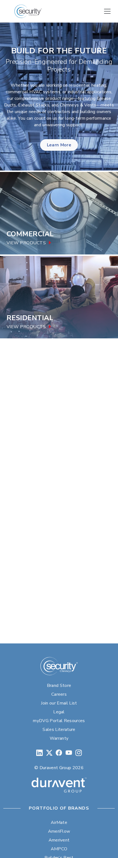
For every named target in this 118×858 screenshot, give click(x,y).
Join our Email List (59, 703)
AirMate (59, 822)
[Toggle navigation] (107, 11)
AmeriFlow (59, 831)
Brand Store (59, 685)
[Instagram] (78, 753)
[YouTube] (69, 753)
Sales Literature (59, 730)
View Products (26, 243)
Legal (59, 712)
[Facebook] (59, 753)
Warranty (59, 738)
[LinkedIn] (39, 753)
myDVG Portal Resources (59, 721)
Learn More (59, 145)
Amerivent (59, 840)
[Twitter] (49, 753)
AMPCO (59, 849)
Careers (59, 694)
